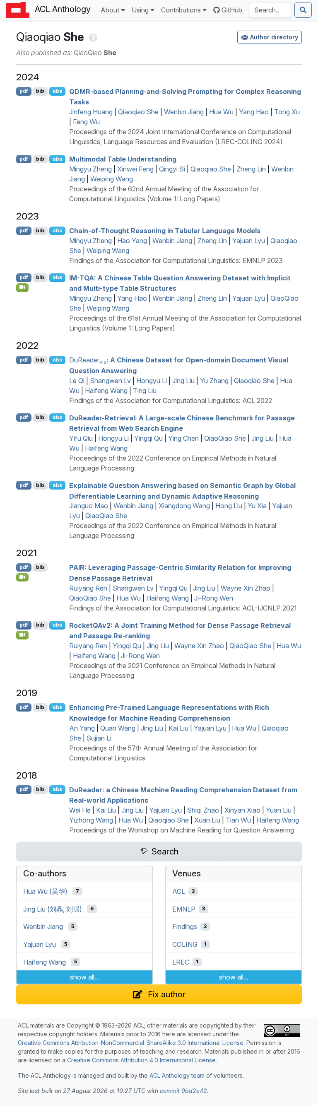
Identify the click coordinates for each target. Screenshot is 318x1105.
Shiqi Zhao (203, 810)
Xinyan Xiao (242, 810)
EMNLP (183, 909)
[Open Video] (22, 287)
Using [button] (140, 10)
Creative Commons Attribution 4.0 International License (141, 1060)
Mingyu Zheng (90, 169)
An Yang (82, 728)
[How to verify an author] (92, 37)
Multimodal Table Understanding (122, 159)
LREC (180, 962)
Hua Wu (221, 112)
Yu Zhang (214, 380)
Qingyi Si (172, 169)
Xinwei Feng (135, 169)
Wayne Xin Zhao (245, 588)
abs (57, 91)
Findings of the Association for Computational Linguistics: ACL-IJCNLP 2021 (183, 608)
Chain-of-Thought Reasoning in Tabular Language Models (164, 231)
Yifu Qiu (81, 438)
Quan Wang (117, 728)
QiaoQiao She (225, 438)
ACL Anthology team (177, 1075)
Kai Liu (178, 728)
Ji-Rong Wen (213, 598)
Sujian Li (99, 738)
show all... (84, 977)
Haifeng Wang (106, 390)
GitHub (232, 10)
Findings (184, 926)
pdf (23, 91)
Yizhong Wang (91, 820)
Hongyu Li (151, 380)
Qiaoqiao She (138, 112)
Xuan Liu (207, 820)
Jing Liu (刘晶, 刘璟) (52, 909)
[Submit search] (303, 10)
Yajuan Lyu (248, 240)
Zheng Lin (251, 169)
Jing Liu (183, 380)
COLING (185, 944)
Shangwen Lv (110, 380)
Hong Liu (228, 506)
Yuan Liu (279, 810)
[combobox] (270, 10)
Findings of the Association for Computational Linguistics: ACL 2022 (170, 400)
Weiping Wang (111, 179)
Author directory (274, 37)
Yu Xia (257, 506)
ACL (178, 891)
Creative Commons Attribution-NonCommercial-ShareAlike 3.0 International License (130, 1042)
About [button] (110, 10)
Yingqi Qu (148, 438)
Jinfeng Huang (91, 112)
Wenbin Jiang (184, 112)
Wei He (80, 810)
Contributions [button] (181, 10)
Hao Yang (132, 240)
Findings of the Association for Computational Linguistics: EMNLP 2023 (176, 260)
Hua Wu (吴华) (45, 891)
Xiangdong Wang (184, 506)
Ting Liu (145, 390)
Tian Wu (238, 820)
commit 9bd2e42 (183, 1090)
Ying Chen (183, 438)
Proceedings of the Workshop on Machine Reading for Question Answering (181, 830)
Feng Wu (86, 122)
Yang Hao (254, 112)
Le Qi (76, 380)
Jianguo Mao (88, 506)
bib (40, 91)
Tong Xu (287, 112)
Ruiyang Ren (88, 588)
